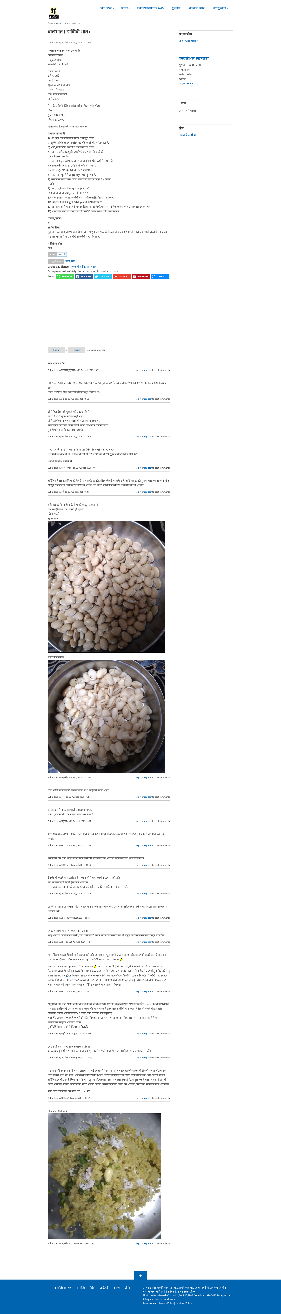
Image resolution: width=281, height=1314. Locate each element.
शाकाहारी (62, 254)
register (77, 350)
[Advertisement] (109, 315)
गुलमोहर (176, 8)
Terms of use (150, 1303)
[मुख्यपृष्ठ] (54, 12)
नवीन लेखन (106, 8)
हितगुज (124, 8)
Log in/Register (188, 41)
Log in (56, 350)
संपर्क (192, 1292)
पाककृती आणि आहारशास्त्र (83, 266)
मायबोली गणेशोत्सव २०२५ (150, 8)
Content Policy (184, 1303)
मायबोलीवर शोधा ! (188, 135)
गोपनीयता (170, 1292)
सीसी (127, 1288)
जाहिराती (104, 1288)
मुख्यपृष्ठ (60, 23)
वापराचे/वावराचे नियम (153, 1292)
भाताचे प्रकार (70, 261)
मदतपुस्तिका (219, 8)
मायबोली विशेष (196, 8)
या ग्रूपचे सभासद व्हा (189, 83)
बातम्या (116, 1288)
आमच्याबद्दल (182, 1292)
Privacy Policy (166, 1303)
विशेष (92, 1288)
